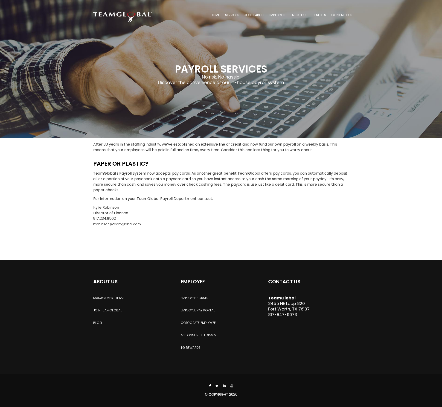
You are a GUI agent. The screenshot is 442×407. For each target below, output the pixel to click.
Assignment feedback (199, 335)
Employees (277, 15)
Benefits (319, 15)
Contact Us (341, 15)
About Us (299, 15)
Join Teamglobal (107, 310)
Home (215, 15)
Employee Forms (194, 298)
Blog (97, 322)
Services (232, 15)
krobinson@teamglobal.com (117, 224)
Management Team (108, 298)
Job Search (254, 15)
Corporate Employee (198, 322)
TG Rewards (191, 347)
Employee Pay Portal (198, 310)
